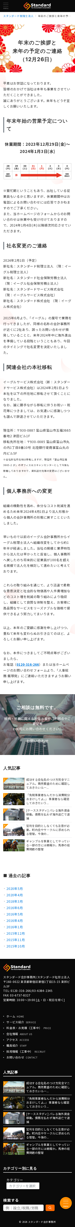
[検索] (50, 1208)
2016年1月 (14, 926)
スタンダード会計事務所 (42, 1221)
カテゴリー (14, 1179)
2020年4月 (14, 895)
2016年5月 (14, 914)
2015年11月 (15, 939)
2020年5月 (14, 888)
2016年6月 (14, 907)
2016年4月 (14, 920)
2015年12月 (15, 933)
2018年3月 (14, 901)
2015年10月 (15, 946)
